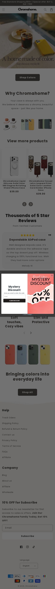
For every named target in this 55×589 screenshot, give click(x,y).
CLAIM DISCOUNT (14, 300)
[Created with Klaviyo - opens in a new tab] (27, 314)
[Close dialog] (52, 275)
